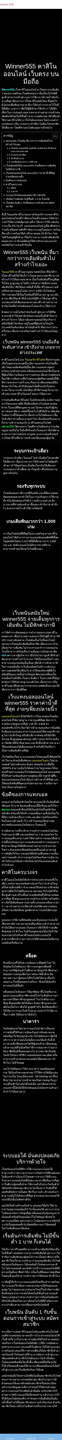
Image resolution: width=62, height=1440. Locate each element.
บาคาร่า (14, 191)
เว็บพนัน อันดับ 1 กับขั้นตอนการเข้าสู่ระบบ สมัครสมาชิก (30, 205)
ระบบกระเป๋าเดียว (18, 155)
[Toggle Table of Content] (53, 136)
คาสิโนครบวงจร (14, 184)
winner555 (8, 426)
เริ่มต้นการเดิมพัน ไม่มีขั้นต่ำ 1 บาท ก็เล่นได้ (27, 199)
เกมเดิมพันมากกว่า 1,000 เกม (24, 162)
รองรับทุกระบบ (17, 158)
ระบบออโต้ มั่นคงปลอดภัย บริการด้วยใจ (25, 195)
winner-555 (7, 4)
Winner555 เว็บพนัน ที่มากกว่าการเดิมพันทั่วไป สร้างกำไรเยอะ (29, 143)
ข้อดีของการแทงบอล (16, 180)
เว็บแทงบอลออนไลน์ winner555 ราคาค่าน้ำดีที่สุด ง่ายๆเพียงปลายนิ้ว (30, 175)
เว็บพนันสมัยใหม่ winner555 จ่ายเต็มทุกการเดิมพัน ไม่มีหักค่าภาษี (31, 167)
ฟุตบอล (6, 809)
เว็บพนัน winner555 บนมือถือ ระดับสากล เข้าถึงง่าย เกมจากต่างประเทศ (33, 150)
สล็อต (13, 188)
